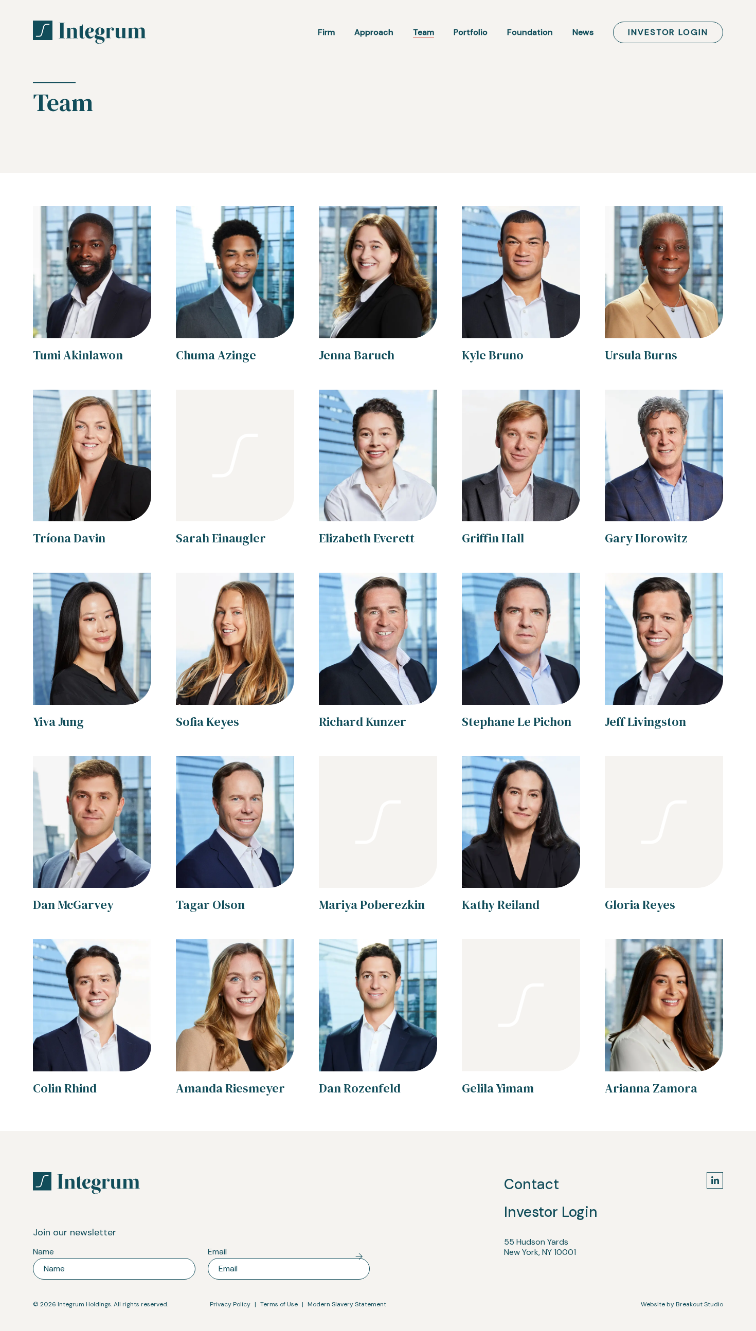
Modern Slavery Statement (347, 1304)
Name (44, 1251)
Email (218, 1251)
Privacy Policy (230, 1304)
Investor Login (668, 32)
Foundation (530, 32)
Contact (531, 1184)
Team (423, 32)
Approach (373, 32)
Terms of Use (279, 1304)
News (582, 32)
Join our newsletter (74, 1232)
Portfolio (471, 32)
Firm (326, 32)
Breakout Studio (699, 1304)
